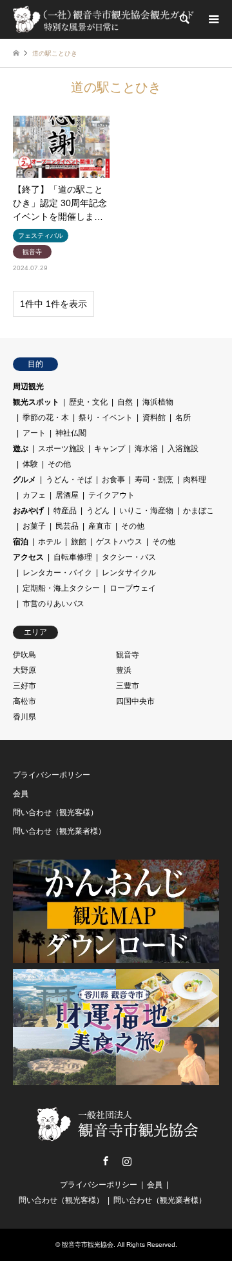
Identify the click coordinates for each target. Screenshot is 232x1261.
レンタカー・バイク (57, 572)
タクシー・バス (129, 557)
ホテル (49, 541)
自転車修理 (72, 557)
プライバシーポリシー (51, 774)
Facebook (105, 1160)
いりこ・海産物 (146, 510)
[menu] (212, 19)
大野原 (24, 670)
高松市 (24, 701)
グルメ (24, 479)
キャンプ (109, 448)
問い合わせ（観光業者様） (59, 831)
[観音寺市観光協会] (105, 19)
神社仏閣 (70, 433)
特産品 (65, 510)
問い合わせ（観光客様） (55, 812)
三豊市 (127, 685)
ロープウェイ (133, 588)
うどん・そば (69, 479)
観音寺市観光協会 (87, 1244)
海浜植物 (157, 402)
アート (34, 433)
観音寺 (127, 654)
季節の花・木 (46, 417)
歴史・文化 (88, 402)
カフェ (34, 495)
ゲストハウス (119, 541)
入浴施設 (183, 448)
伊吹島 (24, 654)
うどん (98, 510)
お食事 (113, 479)
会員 (20, 793)
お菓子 (34, 526)
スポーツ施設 (61, 448)
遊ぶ (20, 448)
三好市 (24, 685)
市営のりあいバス (53, 603)
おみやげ (28, 510)
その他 (59, 464)
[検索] (183, 19)
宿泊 (20, 541)
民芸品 (67, 526)
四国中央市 (135, 701)
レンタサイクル (129, 572)
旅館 (78, 541)
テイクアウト (111, 495)
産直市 (99, 526)
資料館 (154, 417)
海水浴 (146, 448)
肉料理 (194, 479)
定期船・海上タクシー (61, 588)
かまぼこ (198, 510)
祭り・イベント (106, 417)
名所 (183, 417)
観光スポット (36, 402)
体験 (30, 464)
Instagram (126, 1160)
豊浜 (123, 670)
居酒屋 (67, 495)
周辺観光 (28, 386)
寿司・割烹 (154, 479)
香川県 (24, 716)
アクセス (28, 557)
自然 (125, 402)
